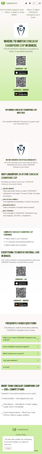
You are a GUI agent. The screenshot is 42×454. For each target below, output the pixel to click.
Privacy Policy (21, 435)
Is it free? (6, 367)
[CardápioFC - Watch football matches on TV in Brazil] (9, 3)
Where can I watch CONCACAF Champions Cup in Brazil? (19, 339)
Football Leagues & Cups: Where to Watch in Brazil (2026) (14, 12)
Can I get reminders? (10, 360)
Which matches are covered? (13, 353)
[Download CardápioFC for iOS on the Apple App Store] (21, 73)
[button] (40, 3)
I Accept (8, 448)
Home (2, 10)
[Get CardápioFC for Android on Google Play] (21, 94)
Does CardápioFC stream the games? (16, 346)
